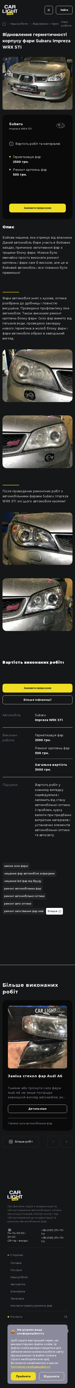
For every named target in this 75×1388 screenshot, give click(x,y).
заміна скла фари (16, 866)
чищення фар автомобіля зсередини (29, 873)
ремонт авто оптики (17, 903)
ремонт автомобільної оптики (24, 896)
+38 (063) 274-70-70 (52, 1239)
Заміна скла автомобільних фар (30, 1123)
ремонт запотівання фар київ (24, 911)
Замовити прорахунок (37, 208)
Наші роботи (19, 23)
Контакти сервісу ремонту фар (31, 1305)
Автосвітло (18, 1284)
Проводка (17, 1298)
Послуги (16, 1270)
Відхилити (51, 1376)
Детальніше (37, 1108)
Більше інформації (37, 699)
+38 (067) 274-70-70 (52, 1232)
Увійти (64, 10)
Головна (16, 1263)
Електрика (18, 1291)
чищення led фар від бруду (22, 881)
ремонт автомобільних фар (22, 888)
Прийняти (23, 1376)
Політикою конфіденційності (30, 1366)
